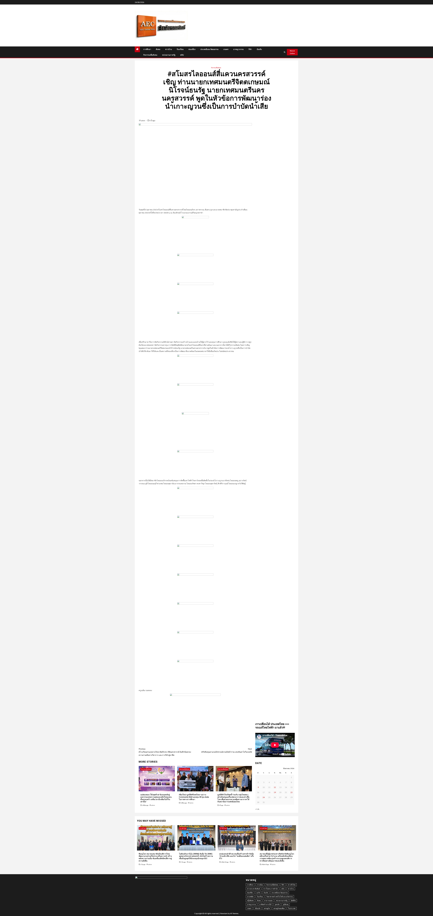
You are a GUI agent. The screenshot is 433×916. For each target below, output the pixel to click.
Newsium (223, 913)
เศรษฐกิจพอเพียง (279, 908)
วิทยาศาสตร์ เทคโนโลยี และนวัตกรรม (279, 897)
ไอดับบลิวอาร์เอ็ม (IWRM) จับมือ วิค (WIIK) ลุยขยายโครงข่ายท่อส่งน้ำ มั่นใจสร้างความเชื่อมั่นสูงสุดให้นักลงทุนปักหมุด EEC (196, 856)
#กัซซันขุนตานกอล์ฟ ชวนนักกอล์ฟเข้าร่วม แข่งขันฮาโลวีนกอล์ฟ (226, 750)
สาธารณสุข (268, 900)
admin (143, 121)
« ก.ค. (257, 809)
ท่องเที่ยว (192, 49)
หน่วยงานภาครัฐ (168, 55)
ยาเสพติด (250, 897)
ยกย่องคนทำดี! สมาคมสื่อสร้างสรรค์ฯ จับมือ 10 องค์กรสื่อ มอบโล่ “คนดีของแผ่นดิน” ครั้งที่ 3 (236, 856)
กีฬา (250, 49)
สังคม (158, 49)
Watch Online (292, 52)
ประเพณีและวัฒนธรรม (209, 49)
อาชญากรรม (238, 49)
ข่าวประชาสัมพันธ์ (253, 889)
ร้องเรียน (180, 49)
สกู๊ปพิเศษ (250, 900)
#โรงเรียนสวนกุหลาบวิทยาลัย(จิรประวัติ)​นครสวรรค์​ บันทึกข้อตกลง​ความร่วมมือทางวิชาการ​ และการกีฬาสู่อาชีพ (165, 752)
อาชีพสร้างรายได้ (265, 904)
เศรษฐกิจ (267, 908)
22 (291, 792)
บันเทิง (259, 49)
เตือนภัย (257, 908)
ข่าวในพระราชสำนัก (270, 889)
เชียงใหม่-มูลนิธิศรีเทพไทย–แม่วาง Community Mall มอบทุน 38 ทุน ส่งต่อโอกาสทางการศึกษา (194, 797)
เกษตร (225, 49)
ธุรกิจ (258, 893)
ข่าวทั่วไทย (142, 828)
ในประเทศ (291, 908)
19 (275, 792)
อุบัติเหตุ (285, 904)
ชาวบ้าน (168, 49)
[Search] (284, 52)
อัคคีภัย (293, 900)
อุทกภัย (277, 904)
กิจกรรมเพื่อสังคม (150, 55)
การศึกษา (147, 49)
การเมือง (260, 885)
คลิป (182, 55)
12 (275, 787)
